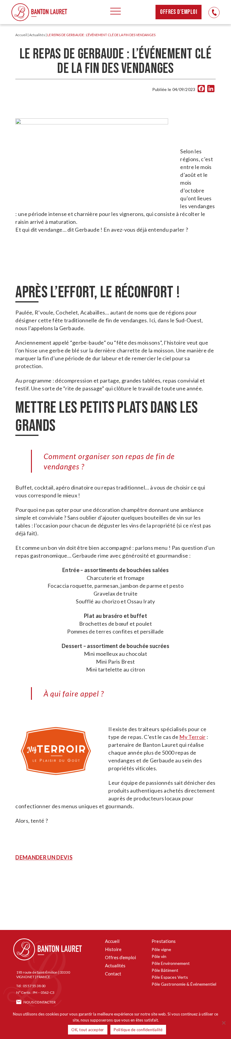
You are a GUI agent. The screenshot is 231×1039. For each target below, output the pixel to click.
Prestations (164, 941)
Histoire (113, 949)
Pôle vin (159, 956)
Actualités (37, 35)
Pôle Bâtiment (165, 970)
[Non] (223, 1023)
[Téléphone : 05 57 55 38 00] (214, 12)
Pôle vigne (161, 949)
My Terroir (192, 737)
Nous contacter (39, 1002)
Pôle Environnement (171, 963)
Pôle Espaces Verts (170, 977)
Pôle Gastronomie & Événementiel (184, 984)
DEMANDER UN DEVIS (43, 857)
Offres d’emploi (178, 12)
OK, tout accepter (87, 1029)
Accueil (21, 35)
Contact (113, 973)
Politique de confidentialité (138, 1029)
